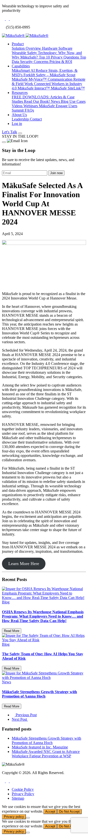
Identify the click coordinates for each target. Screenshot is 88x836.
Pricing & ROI (60, 62)
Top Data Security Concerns (49, 59)
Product (18, 44)
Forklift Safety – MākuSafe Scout (49, 75)
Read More (11, 631)
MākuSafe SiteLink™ (68, 88)
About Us (19, 115)
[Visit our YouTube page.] (11, 781)
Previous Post (26, 715)
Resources (20, 92)
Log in (17, 123)
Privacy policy (14, 817)
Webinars (31, 106)
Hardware (50, 48)
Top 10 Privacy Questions (59, 57)
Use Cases (77, 101)
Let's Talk (9, 132)
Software (65, 48)
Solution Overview (27, 48)
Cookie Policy (23, 789)
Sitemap (18, 798)
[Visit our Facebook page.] (4, 781)
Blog (65, 101)
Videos (17, 106)
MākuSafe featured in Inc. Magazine (40, 747)
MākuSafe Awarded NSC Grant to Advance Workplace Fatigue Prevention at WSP (46, 753)
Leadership (21, 119)
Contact (36, 119)
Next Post (20, 719)
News (56, 101)
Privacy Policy (23, 794)
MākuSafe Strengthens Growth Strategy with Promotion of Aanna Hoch (46, 740)
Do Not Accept (69, 811)
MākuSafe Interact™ (34, 88)
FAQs (29, 110)
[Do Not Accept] (28, 818)
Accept (50, 811)
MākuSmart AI (24, 70)
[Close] (4, 142)
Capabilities (21, 66)
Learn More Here (23, 563)
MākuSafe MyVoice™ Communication (42, 79)
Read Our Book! (37, 101)
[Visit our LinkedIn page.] (8, 781)
